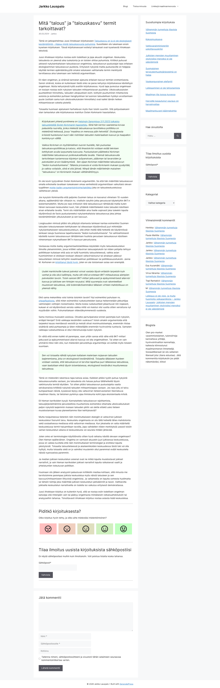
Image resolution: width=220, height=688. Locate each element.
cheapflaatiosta (46, 300)
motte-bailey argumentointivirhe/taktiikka (71, 187)
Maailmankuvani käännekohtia (161, 111)
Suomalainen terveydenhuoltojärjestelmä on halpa (161, 71)
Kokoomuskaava (154, 39)
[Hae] (177, 136)
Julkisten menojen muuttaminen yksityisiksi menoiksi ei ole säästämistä (162, 58)
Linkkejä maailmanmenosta (163, 6)
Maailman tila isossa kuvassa (160, 94)
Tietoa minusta (139, 6)
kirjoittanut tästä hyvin (66, 262)
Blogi (125, 6)
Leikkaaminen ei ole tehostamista (163, 88)
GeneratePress (126, 684)
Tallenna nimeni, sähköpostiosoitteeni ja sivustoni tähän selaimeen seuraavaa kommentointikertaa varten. (81, 659)
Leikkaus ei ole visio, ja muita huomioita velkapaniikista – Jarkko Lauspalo (163, 299)
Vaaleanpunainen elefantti (159, 81)
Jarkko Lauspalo (51, 6)
